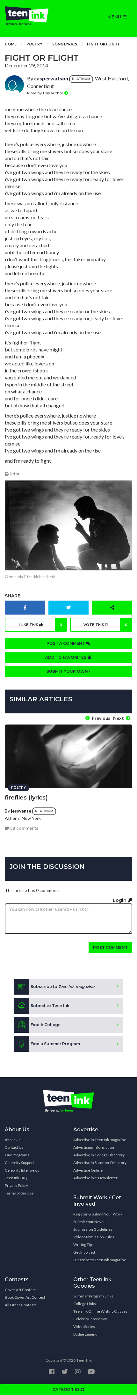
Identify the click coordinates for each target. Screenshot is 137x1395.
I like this (40, 625)
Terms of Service (19, 1193)
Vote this (105, 625)
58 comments (23, 828)
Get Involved (84, 1252)
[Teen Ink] (34, 15)
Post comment (110, 947)
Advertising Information (93, 1147)
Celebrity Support (19, 1162)
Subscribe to (62, 986)
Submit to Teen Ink (50, 1005)
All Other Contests (21, 1305)
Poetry (34, 44)
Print (14, 474)
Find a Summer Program (55, 1043)
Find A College (46, 1024)
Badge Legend (85, 1334)
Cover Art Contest (20, 1289)
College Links (84, 1303)
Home (11, 44)
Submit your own (68, 671)
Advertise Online (88, 1170)
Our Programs (17, 1155)
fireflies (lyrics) (26, 797)
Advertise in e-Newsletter (95, 1177)
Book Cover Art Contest (25, 1297)
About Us (12, 1139)
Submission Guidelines (92, 1229)
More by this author (45, 93)
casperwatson (51, 78)
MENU (115, 17)
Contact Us (14, 1147)
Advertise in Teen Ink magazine (99, 1139)
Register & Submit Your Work (97, 1214)
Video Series (84, 1326)
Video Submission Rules (93, 1237)
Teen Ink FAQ (16, 1177)
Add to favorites (66, 657)
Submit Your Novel (89, 1221)
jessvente (21, 810)
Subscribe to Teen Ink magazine (99, 1259)
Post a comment (66, 643)
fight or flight (103, 44)
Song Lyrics (64, 44)
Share (12, 596)
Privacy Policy (16, 1185)
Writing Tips (83, 1244)
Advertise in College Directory (99, 1155)
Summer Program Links (93, 1296)
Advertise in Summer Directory (99, 1162)
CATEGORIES (67, 1389)
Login (120, 900)
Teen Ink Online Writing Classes (100, 1311)
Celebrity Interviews (22, 1170)
